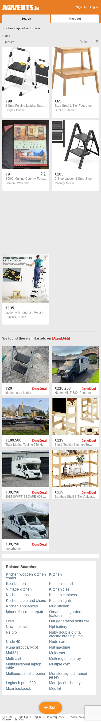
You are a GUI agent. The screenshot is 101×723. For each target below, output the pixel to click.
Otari (10, 621)
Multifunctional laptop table (23, 666)
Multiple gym (59, 664)
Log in (37, 717)
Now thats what (18, 627)
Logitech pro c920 (21, 683)
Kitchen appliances (22, 606)
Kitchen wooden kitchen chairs (26, 576)
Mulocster (57, 653)
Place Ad (75, 18)
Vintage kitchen (19, 589)
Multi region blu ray (65, 659)
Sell (52, 707)
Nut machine (59, 647)
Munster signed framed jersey (68, 675)
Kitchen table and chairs (26, 600)
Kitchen (55, 574)
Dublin (20, 110)
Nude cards (58, 642)
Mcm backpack (18, 688)
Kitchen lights (60, 600)
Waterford (23, 183)
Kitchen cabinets (63, 595)
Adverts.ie (20, 7)
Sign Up (81, 7)
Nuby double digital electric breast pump (66, 634)
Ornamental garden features (65, 613)
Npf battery (58, 627)
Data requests (55, 717)
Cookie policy (77, 717)
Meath (70, 183)
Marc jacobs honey (65, 683)
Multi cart (13, 659)
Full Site (7, 717)
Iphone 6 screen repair (24, 612)
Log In (94, 7)
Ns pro (11, 632)
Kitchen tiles (59, 589)
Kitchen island (61, 584)
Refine (84, 42)
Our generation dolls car (69, 621)
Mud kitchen (59, 606)
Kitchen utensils (19, 595)
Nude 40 (13, 642)
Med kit (55, 688)
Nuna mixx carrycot (22, 647)
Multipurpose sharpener (25, 674)
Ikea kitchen (16, 584)
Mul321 (12, 653)
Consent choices (13, 719)
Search (26, 18)
